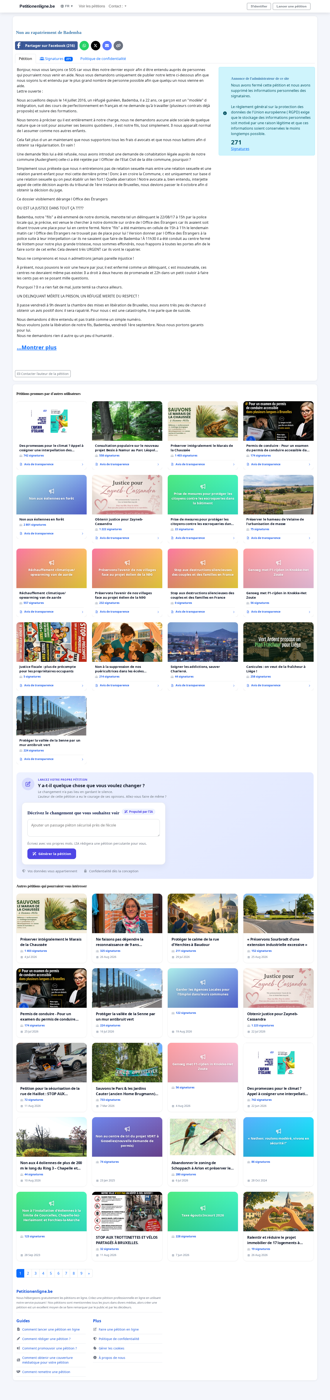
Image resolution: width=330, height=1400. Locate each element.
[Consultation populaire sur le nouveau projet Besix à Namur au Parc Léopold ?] (127, 435)
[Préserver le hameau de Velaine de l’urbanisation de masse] (278, 509)
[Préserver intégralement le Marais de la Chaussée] (203, 435)
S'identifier (259, 6)
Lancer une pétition (292, 6)
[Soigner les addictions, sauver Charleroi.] (203, 656)
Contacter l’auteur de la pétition (45, 374)
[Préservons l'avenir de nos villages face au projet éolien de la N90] (127, 583)
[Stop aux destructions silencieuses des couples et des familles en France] (203, 583)
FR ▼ (69, 6)
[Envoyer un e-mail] (107, 45)
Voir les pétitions (92, 6)
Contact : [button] (116, 6)
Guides (23, 1320)
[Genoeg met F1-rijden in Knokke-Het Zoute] (278, 583)
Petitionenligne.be (37, 6)
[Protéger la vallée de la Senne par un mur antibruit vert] (51, 730)
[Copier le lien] (118, 45)
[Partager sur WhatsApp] (84, 45)
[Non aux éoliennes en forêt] (51, 507)
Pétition (25, 58)
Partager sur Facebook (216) (50, 45)
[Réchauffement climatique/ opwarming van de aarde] (51, 583)
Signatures (57, 58)
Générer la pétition (54, 853)
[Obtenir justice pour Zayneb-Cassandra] (127, 509)
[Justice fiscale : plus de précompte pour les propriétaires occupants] (51, 656)
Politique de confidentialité (103, 58)
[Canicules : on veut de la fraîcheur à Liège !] (278, 656)
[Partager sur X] (95, 45)
